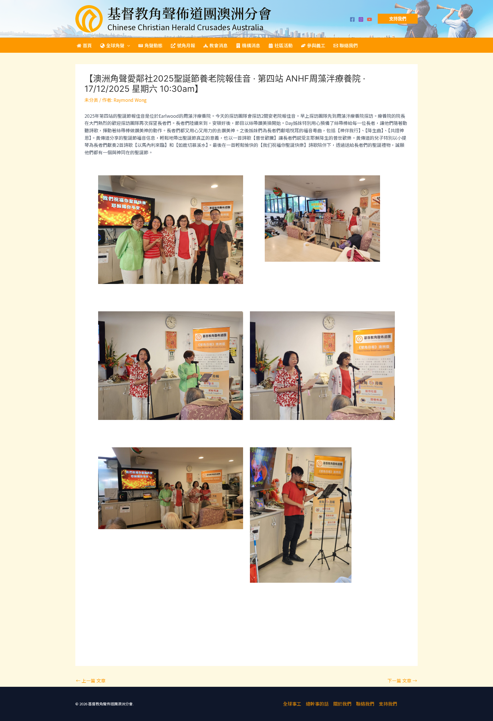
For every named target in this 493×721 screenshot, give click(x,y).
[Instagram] (360, 19)
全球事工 (292, 703)
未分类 (91, 99)
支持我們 (388, 703)
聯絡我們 (365, 703)
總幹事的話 (317, 703)
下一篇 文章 (402, 680)
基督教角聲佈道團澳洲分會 (189, 13)
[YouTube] (369, 19)
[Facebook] (352, 19)
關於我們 (342, 703)
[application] (127, 45)
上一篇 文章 (91, 680)
